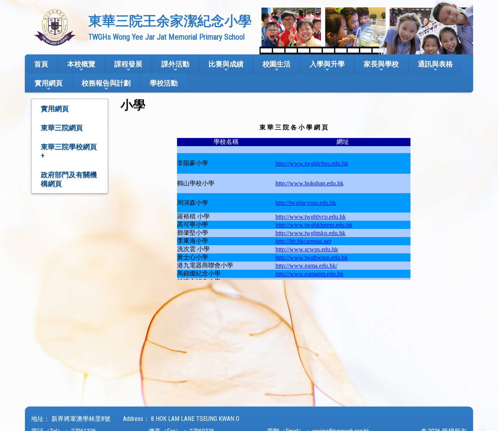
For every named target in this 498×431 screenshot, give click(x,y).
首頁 (41, 64)
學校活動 (164, 83)
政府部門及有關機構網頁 (69, 179)
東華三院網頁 (62, 128)
